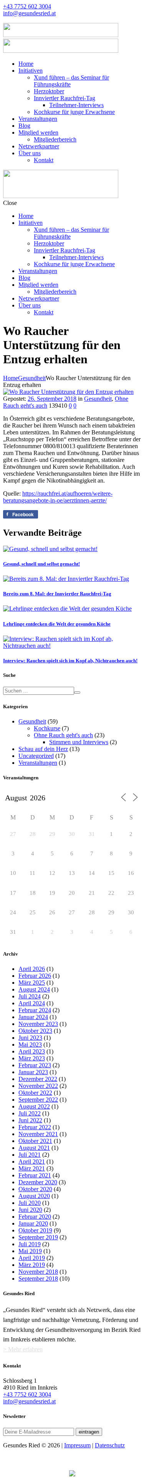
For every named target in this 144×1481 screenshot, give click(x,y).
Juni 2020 (30, 1209)
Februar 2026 (34, 975)
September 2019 (38, 1237)
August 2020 (34, 1196)
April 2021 (31, 1161)
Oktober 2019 (35, 1230)
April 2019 (31, 1258)
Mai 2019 (30, 1251)
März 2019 (31, 1265)
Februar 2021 (34, 1175)
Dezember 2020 (37, 1182)
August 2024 (34, 989)
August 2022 (34, 1106)
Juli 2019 (29, 1244)
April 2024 (31, 1003)
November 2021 (38, 1134)
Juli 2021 (29, 1154)
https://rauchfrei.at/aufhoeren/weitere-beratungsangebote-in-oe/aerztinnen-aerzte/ (58, 497)
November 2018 (38, 1271)
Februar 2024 (34, 1010)
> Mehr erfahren (23, 1349)
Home (10, 378)
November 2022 (38, 1086)
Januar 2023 (33, 1072)
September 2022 (38, 1099)
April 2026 (31, 969)
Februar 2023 (34, 1065)
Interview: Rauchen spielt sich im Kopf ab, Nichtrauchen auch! (70, 660)
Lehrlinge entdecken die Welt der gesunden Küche (57, 624)
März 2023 (31, 1058)
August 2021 (34, 1147)
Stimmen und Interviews (78, 742)
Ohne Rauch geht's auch (63, 735)
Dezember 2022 (37, 1079)
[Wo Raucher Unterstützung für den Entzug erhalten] (68, 392)
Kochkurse (47, 728)
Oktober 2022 (35, 1092)
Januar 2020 (33, 1223)
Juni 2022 (30, 1120)
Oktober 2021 (35, 1141)
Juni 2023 (30, 1037)
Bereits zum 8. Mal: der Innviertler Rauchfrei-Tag (57, 594)
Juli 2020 (29, 1203)
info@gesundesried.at (29, 13)
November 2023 (38, 1024)
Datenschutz (110, 1445)
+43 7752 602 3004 (27, 6)
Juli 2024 (29, 996)
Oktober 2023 (35, 1030)
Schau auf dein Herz (43, 749)
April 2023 (31, 1051)
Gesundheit (32, 378)
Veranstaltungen (37, 762)
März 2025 (31, 982)
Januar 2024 (33, 1017)
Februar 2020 (34, 1216)
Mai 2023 (30, 1044)
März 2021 (31, 1168)
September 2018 (38, 1278)
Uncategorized (36, 756)
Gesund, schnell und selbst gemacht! (41, 564)
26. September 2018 (52, 398)
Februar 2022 (34, 1127)
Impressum (77, 1445)
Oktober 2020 (35, 1189)
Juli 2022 (29, 1113)
